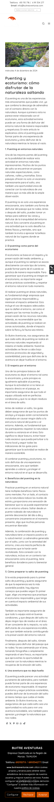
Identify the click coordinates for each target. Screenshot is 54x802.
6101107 (20, 762)
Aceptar (42, 794)
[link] (11, 23)
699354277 (35, 762)
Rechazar (28, 794)
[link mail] (51, 272)
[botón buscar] (43, 23)
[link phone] (51, 267)
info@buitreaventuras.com (30, 5)
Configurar (12, 794)
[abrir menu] (49, 23)
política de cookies (31, 788)
